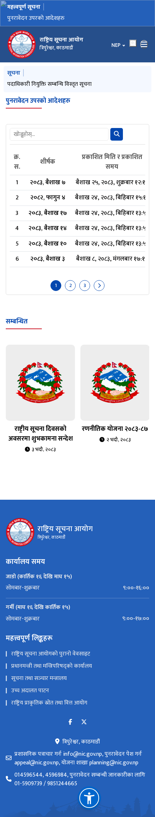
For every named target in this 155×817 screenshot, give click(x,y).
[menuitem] (77, 588)
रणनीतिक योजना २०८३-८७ (115, 429)
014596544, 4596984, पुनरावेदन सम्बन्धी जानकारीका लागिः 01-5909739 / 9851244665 (79, 779)
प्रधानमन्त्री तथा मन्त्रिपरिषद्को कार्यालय (51, 666)
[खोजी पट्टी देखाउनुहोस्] (133, 43)
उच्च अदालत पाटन (30, 690)
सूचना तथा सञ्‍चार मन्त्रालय (39, 678)
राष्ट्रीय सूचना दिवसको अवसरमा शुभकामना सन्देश (40, 434)
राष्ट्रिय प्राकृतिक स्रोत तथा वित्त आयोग (49, 703)
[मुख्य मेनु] (144, 44)
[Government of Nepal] (21, 44)
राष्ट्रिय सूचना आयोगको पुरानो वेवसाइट (50, 654)
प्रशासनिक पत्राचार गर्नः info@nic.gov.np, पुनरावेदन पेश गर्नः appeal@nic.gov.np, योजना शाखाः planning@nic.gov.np (78, 758)
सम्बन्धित (17, 321)
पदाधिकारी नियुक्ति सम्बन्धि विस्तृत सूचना (49, 84)
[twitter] (84, 722)
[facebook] (70, 722)
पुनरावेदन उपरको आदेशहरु (36, 18)
